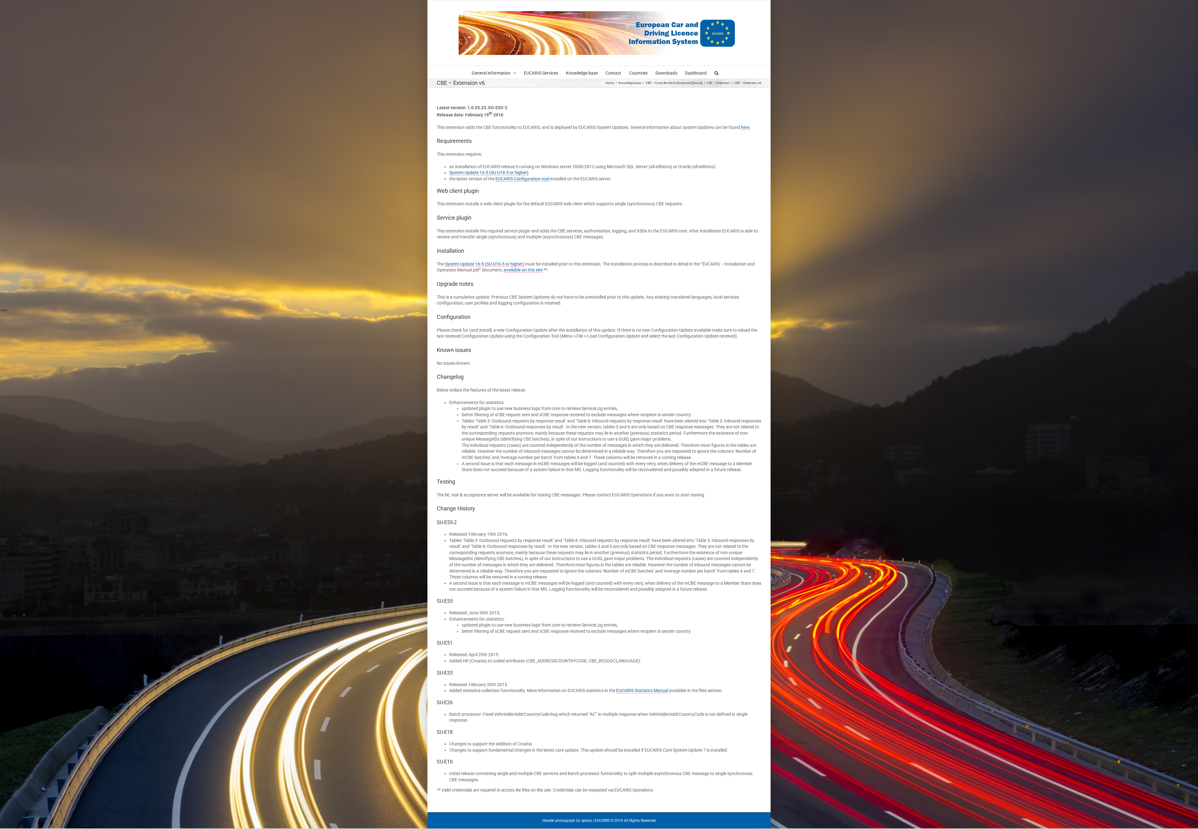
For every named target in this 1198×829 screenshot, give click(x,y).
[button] (716, 72)
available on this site (523, 269)
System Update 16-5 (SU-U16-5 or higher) (488, 172)
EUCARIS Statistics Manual (642, 690)
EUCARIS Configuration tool (522, 178)
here (745, 127)
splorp (586, 820)
